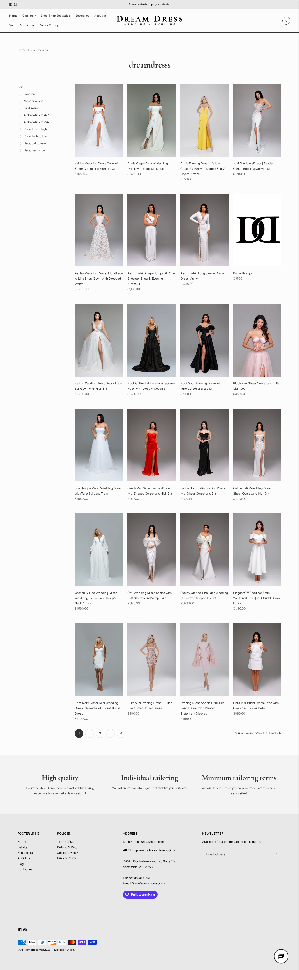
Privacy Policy (66, 858)
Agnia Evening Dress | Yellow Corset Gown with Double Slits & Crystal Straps (203, 168)
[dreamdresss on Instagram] (15, 4)
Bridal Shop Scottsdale (55, 15)
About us (100, 15)
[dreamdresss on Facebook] (10, 4)
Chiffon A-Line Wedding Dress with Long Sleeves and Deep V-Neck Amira (96, 598)
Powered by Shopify (63, 949)
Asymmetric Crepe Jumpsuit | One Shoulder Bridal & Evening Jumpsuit (151, 278)
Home (13, 15)
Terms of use (66, 842)
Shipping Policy (67, 853)
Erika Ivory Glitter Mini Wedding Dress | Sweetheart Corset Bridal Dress (97, 708)
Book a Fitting (48, 25)
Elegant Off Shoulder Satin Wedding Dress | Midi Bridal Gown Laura (256, 598)
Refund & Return (68, 847)
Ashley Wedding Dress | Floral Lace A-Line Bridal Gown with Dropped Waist (99, 278)
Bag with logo (242, 273)
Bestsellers (82, 15)
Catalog (27, 15)
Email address (215, 849)
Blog (12, 25)
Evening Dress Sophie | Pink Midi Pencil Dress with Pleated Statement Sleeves (202, 708)
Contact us (27, 25)
